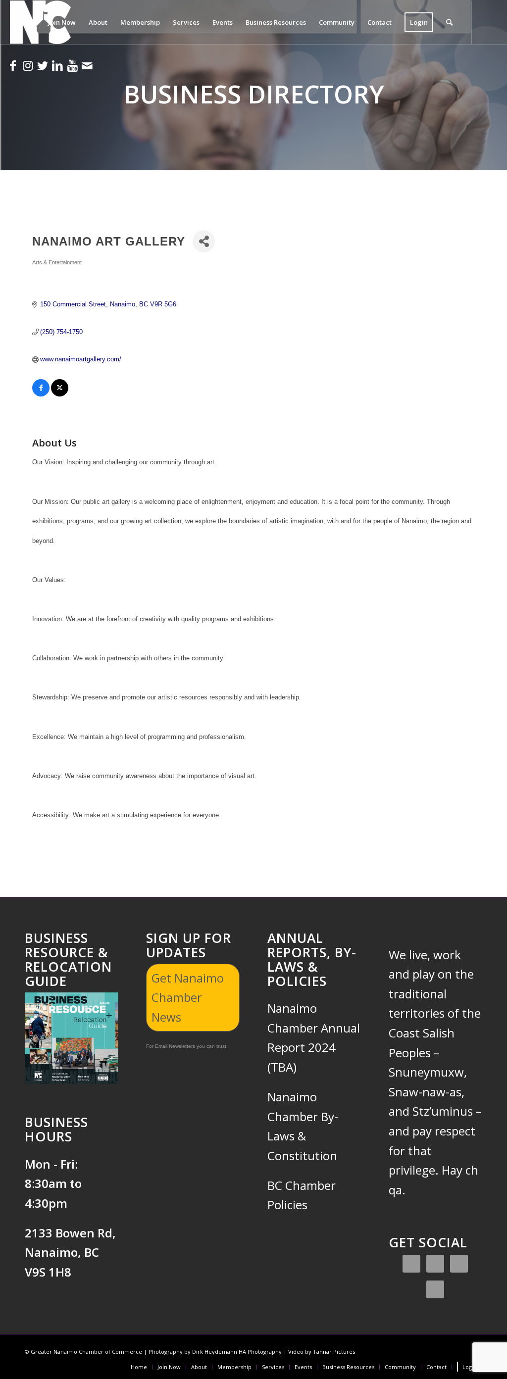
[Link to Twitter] (42, 65)
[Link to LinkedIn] (57, 65)
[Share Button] (204, 241)
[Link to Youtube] (72, 65)
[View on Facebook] (41, 394)
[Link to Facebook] (12, 65)
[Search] (449, 22)
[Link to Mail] (87, 65)
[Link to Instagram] (27, 65)
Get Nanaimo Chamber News (188, 997)
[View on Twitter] (59, 394)
